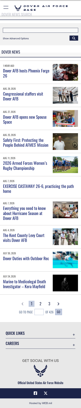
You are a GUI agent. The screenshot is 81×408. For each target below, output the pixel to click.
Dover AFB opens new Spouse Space (25, 119)
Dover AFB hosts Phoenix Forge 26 (26, 73)
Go (58, 312)
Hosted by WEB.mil (40, 403)
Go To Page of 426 (36, 312)
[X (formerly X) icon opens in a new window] (45, 393)
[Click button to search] (74, 38)
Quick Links (15, 333)
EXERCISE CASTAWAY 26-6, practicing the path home (38, 188)
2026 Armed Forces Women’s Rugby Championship (25, 165)
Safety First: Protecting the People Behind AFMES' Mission (25, 142)
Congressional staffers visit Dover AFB (23, 96)
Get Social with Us (40, 361)
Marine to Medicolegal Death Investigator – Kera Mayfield (24, 283)
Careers (12, 343)
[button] (6, 8)
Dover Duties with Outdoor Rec (26, 258)
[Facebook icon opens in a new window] (35, 393)
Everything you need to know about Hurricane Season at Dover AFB (24, 213)
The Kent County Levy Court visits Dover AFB (23, 237)
